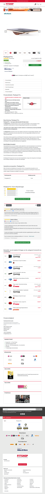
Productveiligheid (8, 91)
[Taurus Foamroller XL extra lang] (10, 273)
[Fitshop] (10, 4)
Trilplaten (6, 488)
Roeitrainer (6, 480)
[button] (6, 53)
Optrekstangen (19, 487)
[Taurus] (16, 257)
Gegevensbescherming (27, 470)
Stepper (31, 484)
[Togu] (16, 286)
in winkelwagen (35, 65)
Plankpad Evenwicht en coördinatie (34, 7)
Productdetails (8, 80)
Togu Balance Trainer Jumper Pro (19, 301)
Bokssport (19, 483)
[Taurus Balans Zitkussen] (10, 267)
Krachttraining (10, 7)
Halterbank (19, 482)
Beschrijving (7, 82)
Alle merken (6, 491)
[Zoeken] (38, 4)
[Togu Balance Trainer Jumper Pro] (10, 303)
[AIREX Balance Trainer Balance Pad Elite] (10, 279)
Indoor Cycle (32, 482)
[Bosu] (16, 262)
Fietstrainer (19, 484)
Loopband (31, 479)
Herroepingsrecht (26, 472)
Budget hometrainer (7, 484)
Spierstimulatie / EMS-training (35, 487)
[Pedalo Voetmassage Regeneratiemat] (10, 308)
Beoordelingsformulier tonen (22, 198)
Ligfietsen (31, 483)
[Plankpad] (8, 13)
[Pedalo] (16, 310)
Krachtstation (19, 480)
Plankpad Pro (18, 420)
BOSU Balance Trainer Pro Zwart (19, 295)
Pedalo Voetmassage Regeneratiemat (20, 307)
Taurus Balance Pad (17, 254)
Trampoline (31, 480)
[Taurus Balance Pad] (10, 255)
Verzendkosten (6, 472)
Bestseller (7, 89)
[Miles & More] (22, 449)
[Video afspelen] (31, 104)
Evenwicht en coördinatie (24, 7)
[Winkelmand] (40, 4)
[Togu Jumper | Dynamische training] (10, 285)
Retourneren (6, 474)
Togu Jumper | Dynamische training (20, 284)
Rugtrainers (6, 487)
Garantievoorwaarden (9, 84)
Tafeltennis (6, 482)
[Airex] (16, 280)
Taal (38, 205)
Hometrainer (19, 479)
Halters (5, 483)
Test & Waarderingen (9, 87)
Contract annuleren (22, 464)
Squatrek (6, 486)
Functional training (16, 7)
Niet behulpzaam (14, 215)
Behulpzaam (7, 215)
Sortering (8, 205)
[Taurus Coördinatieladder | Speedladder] (10, 291)
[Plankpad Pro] (9, 421)
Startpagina (5, 7)
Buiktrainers (32, 486)
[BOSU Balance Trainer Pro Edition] (10, 261)
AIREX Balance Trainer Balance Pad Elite (21, 278)
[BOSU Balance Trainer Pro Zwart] (10, 297)
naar (7, 460)
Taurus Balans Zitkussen (18, 266)
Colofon (24, 471)
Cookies (5, 471)
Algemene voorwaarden (8, 470)
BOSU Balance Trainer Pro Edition (19, 260)
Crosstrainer (6, 479)
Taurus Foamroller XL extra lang (19, 272)
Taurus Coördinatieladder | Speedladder (20, 290)
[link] (10, 356)
